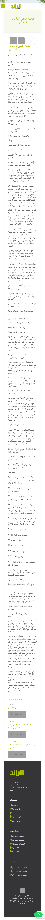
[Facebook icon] (20, 908)
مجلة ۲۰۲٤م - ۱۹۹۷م (19, 875)
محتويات (15, 813)
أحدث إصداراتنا (18, 837)
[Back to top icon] (22, 890)
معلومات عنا (17, 809)
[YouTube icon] (25, 908)
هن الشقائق (12, 708)
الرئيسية (15, 806)
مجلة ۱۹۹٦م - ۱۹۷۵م (19, 872)
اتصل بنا (15, 852)
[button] (38, 914)
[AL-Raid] (16, 7)
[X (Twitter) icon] (22, 908)
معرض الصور (17, 821)
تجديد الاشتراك (18, 840)
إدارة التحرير (16, 817)
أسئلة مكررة (16, 848)
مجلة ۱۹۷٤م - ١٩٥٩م (19, 868)
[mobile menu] (3, 6)
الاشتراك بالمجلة (18, 844)
